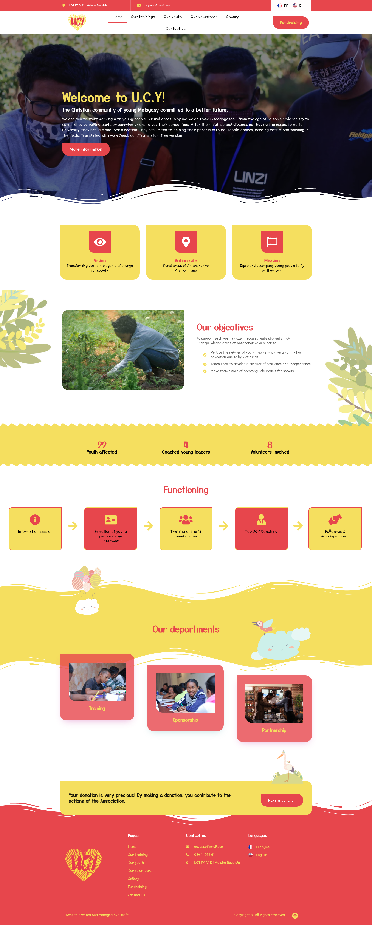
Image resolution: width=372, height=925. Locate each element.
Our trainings (143, 17)
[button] (67, 351)
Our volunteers (204, 17)
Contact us (176, 28)
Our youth (173, 17)
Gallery (232, 17)
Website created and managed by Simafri (97, 915)
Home (117, 17)
